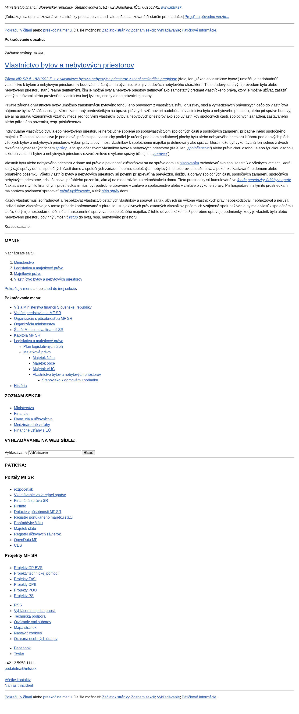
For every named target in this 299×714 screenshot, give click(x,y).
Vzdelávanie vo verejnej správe (40, 495)
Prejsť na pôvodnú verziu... (207, 17)
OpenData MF (25, 540)
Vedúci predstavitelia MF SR (37, 313)
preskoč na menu (57, 30)
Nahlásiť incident (19, 685)
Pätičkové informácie (199, 30)
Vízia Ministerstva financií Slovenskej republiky (53, 307)
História (20, 386)
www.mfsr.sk (171, 7)
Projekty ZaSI (25, 579)
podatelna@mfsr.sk (20, 669)
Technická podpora (30, 616)
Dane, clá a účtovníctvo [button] (33, 419)
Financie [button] (21, 413)
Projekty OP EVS (28, 568)
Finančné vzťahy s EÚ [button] (32, 430)
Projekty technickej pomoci (36, 573)
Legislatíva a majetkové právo (38, 341)
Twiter (19, 654)
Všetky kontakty (18, 680)
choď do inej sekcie (60, 289)
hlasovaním (189, 163)
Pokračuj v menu (18, 289)
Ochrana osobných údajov (35, 639)
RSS (18, 605)
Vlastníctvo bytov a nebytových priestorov (69, 65)
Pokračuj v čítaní (18, 30)
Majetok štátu (44, 358)
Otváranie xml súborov (32, 622)
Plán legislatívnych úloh (43, 346)
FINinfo (20, 506)
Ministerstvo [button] (24, 408)
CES (18, 545)
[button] (88, 452)
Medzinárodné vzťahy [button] (32, 425)
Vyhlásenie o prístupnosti (35, 611)
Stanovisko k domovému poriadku (70, 380)
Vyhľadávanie (168, 30)
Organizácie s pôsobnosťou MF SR (43, 318)
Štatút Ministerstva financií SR (39, 330)
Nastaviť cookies (28, 633)
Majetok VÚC (44, 369)
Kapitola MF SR (27, 335)
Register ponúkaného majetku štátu (43, 517)
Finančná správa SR (31, 501)
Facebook (22, 648)
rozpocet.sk (23, 489)
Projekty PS (24, 596)
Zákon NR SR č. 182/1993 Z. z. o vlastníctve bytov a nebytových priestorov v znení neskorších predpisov (91, 79)
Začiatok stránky (115, 30)
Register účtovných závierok (37, 534)
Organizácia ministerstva (34, 324)
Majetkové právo (37, 352)
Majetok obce (44, 363)
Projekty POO (25, 590)
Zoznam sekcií (143, 30)
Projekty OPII (25, 585)
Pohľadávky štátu (28, 523)
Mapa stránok (25, 628)
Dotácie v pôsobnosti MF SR (37, 512)
